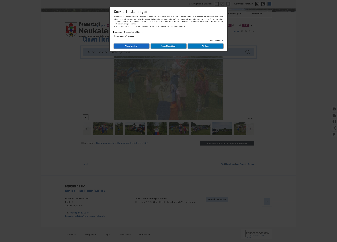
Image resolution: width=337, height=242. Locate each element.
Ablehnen (205, 46)
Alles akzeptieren (131, 46)
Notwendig (120, 37)
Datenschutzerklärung (133, 32)
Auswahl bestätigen (168, 46)
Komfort (131, 37)
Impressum (118, 32)
